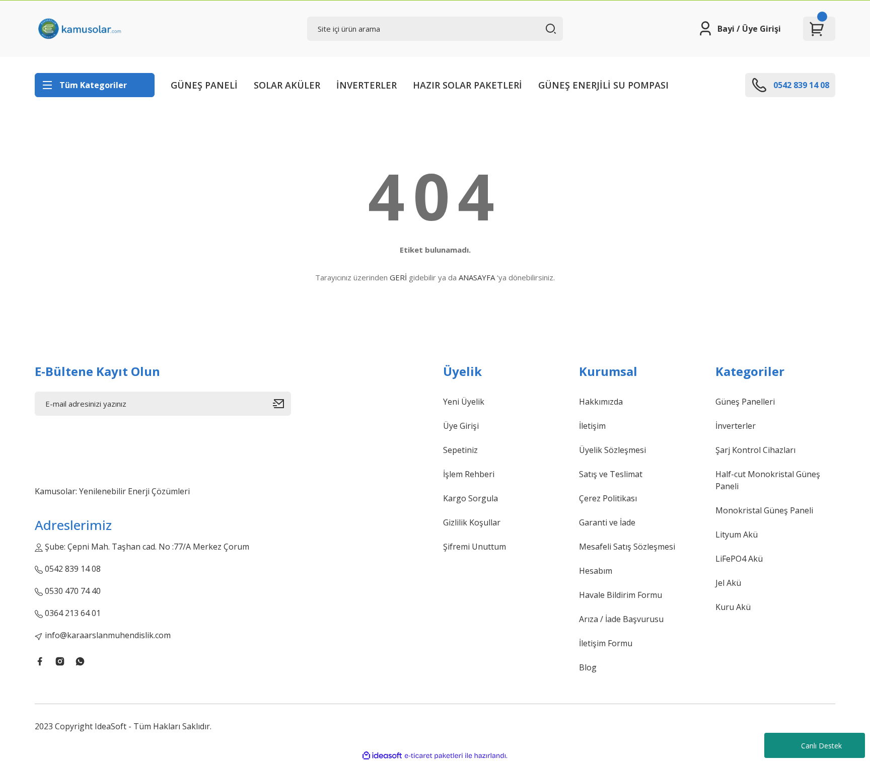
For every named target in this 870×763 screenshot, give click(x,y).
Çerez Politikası (608, 498)
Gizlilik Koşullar (471, 522)
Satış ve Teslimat (610, 474)
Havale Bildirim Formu (620, 594)
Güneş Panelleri (745, 401)
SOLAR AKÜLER (287, 85)
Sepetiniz (460, 449)
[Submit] (282, 404)
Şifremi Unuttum (474, 546)
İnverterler (735, 425)
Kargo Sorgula (470, 498)
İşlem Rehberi (468, 474)
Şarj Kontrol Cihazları (755, 449)
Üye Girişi (461, 425)
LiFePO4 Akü (739, 558)
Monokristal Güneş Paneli (764, 510)
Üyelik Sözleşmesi (612, 449)
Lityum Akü (736, 534)
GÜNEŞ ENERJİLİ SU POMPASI (603, 85)
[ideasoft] (382, 755)
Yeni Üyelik (463, 401)
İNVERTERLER (366, 85)
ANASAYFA (477, 277)
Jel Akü (728, 582)
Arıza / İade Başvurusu (621, 619)
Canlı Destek (821, 745)
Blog (588, 667)
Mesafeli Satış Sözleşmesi (627, 546)
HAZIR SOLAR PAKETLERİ (467, 85)
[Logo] (79, 29)
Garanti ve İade (607, 522)
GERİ (398, 277)
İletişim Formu (605, 643)
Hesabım (595, 570)
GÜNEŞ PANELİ (204, 85)
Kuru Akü (733, 607)
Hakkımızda (601, 401)
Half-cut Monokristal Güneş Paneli (767, 480)
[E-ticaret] (433, 755)
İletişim (592, 425)
